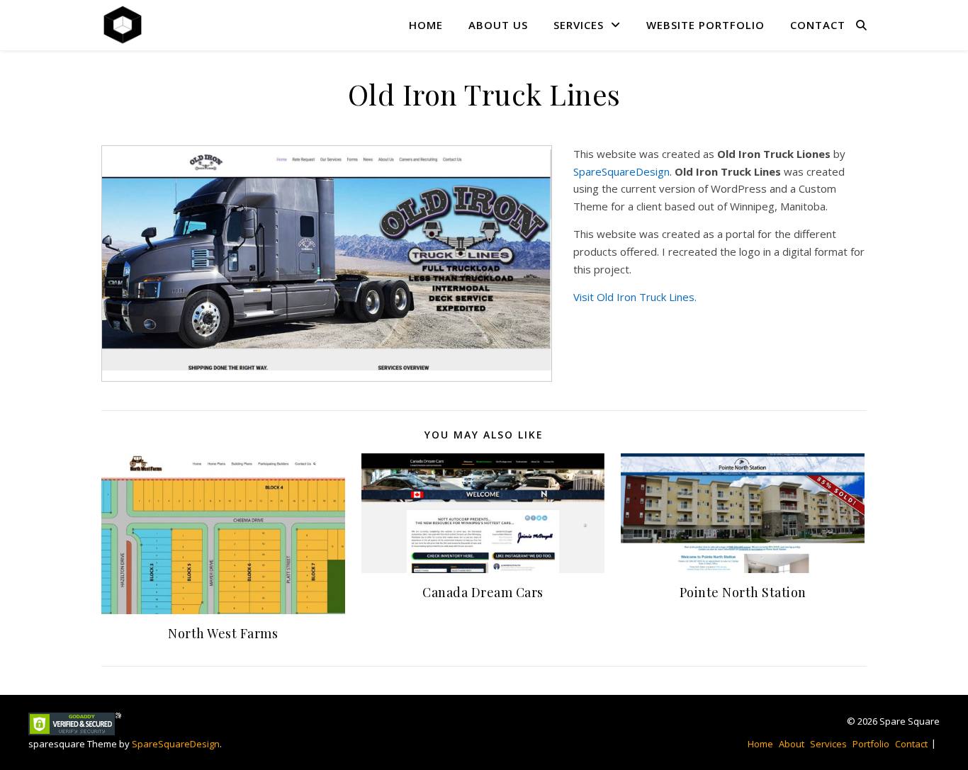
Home (426, 25)
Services (578, 25)
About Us (498, 25)
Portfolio (870, 743)
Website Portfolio (705, 25)
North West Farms (223, 633)
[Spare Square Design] (122, 25)
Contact (817, 25)
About (791, 743)
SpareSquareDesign (621, 171)
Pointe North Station (743, 592)
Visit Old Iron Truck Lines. (635, 297)
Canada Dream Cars (483, 592)
